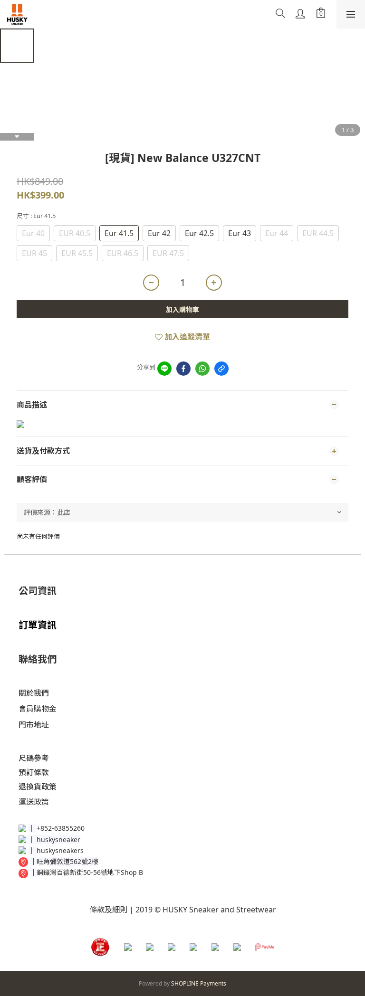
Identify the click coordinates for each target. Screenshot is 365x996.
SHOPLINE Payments (198, 983)
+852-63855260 (61, 828)
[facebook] (183, 368)
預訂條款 (34, 772)
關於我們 (34, 693)
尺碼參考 (34, 758)
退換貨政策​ (38, 786)
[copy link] (221, 368)
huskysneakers (60, 850)
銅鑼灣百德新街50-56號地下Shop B (90, 872)
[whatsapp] (202, 368)
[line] (164, 368)
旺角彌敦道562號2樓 (67, 861)
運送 (26, 802)
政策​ (41, 802)
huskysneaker (58, 839)
